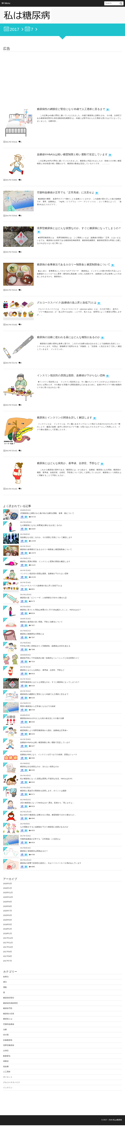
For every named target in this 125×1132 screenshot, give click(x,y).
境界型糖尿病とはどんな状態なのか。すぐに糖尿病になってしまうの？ (79, 228)
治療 (5, 1029)
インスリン (7, 1087)
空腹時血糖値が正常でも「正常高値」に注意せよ (65, 192)
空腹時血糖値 (8, 1024)
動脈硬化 (7, 1056)
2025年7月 (7, 911)
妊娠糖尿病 (7, 1040)
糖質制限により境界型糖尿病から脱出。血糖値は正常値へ (44, 730)
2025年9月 (7, 902)
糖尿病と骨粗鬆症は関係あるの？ (34, 851)
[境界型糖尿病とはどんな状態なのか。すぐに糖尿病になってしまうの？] (18, 236)
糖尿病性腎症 (8, 998)
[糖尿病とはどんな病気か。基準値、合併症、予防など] (18, 472)
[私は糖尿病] (27, 16)
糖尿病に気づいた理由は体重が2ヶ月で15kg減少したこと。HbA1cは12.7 (50, 610)
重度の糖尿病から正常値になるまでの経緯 (37, 706)
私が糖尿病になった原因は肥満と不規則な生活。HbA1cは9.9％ (46, 779)
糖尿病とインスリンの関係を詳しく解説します (64, 417)
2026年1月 (7, 888)
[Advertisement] (62, 74)
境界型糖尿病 (8, 1045)
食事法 (6, 977)
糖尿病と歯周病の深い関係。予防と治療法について (41, 622)
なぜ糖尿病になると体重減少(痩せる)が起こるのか (41, 525)
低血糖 (6, 1066)
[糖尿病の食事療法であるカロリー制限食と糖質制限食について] (18, 274)
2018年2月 (7, 929)
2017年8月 (7, 956)
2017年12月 (8, 938)
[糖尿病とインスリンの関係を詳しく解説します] (18, 431)
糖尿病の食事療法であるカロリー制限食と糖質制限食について (73, 264)
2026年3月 (7, 883)
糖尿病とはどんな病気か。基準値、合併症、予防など (68, 463)
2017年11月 (8, 943)
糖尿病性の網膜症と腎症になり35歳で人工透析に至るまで (71, 109)
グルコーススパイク (11, 1082)
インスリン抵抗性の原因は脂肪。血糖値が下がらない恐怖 (71, 375)
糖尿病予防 (7, 1008)
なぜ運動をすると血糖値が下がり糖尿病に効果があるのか (44, 827)
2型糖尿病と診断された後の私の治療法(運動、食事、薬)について (47, 513)
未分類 (6, 1035)
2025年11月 (8, 892)
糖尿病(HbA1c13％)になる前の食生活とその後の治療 (42, 718)
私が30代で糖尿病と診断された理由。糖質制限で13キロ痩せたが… (48, 815)
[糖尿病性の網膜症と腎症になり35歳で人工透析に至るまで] (18, 122)
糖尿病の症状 (8, 1014)
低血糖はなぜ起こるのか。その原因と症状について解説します (46, 537)
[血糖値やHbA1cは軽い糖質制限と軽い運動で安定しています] (18, 164)
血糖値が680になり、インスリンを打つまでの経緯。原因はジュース (48, 754)
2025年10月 (8, 897)
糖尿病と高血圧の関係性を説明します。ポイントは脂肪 (43, 791)
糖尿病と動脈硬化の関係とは (32, 634)
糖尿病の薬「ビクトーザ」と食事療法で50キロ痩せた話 (43, 598)
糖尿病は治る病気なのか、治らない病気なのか (39, 767)
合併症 (6, 1051)
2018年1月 (7, 933)
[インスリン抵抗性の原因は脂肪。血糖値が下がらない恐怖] (18, 387)
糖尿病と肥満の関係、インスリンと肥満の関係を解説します (45, 561)
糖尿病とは (7, 1019)
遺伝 (5, 982)
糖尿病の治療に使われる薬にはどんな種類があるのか (68, 337)
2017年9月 (7, 952)
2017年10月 (8, 947)
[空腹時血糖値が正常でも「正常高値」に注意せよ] (18, 201)
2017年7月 (7, 961)
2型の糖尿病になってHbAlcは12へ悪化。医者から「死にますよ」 (47, 803)
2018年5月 (7, 924)
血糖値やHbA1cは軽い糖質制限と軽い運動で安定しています (72, 154)
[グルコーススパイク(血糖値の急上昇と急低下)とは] (18, 309)
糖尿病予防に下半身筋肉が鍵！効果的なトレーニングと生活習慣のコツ (49, 658)
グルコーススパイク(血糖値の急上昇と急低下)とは (66, 302)
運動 (5, 987)
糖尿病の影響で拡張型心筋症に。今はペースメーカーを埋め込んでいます (50, 863)
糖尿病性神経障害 (10, 1003)
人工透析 (7, 1072)
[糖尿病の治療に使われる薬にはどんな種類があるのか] (18, 347)
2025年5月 (7, 920)
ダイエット (7, 1077)
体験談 (6, 1061)
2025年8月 (7, 906)
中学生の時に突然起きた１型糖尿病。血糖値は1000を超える (45, 646)
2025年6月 (7, 915)
